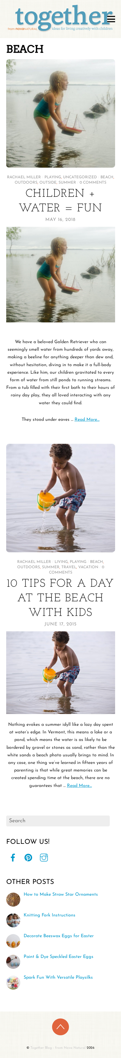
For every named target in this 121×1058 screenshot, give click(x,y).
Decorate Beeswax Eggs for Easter (59, 936)
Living (61, 562)
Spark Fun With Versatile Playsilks (58, 977)
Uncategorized (80, 177)
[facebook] (13, 858)
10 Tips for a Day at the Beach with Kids (60, 598)
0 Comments (93, 182)
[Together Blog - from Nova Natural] (60, 32)
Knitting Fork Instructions (49, 915)
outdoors (26, 182)
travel (68, 567)
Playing (52, 177)
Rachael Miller (24, 177)
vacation (88, 567)
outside (48, 182)
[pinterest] (28, 858)
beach (106, 177)
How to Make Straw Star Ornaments (61, 894)
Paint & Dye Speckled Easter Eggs (58, 957)
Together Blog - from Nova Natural (58, 1048)
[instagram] (44, 858)
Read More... (87, 419)
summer (67, 182)
